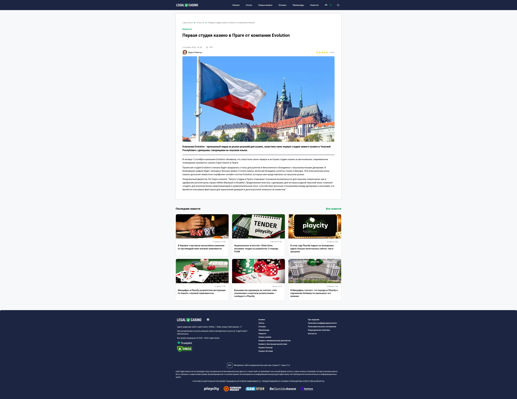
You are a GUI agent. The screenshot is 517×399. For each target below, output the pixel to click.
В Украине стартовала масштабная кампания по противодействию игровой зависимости (201, 247)
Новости (314, 5)
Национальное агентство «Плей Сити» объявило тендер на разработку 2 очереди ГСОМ (256, 248)
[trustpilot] (216, 343)
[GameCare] (307, 389)
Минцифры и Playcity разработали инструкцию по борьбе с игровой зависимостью (202, 292)
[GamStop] (255, 389)
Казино (236, 5)
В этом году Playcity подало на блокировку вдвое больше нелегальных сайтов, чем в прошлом (312, 248)
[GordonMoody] (232, 389)
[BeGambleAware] (283, 389)
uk (326, 5)
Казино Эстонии (265, 351)
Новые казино (265, 5)
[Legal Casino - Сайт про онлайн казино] (186, 5)
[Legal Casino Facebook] (208, 320)
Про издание (313, 319)
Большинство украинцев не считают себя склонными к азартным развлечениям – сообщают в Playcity (255, 293)
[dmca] (216, 349)
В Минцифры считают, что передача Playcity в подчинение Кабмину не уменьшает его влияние (314, 293)
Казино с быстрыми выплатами (272, 344)
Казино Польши (265, 347)
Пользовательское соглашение (322, 326)
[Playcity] (211, 389)
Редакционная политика (319, 330)
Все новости (333, 208)
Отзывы (282, 5)
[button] (338, 5)
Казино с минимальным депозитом (274, 340)
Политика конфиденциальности (322, 323)
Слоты (249, 5)
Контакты (312, 333)
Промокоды (298, 5)
